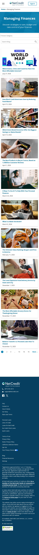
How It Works (6, 409)
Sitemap (4, 461)
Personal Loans (6, 420)
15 (28, 352)
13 (19, 352)
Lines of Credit (6, 423)
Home (3, 9)
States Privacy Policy (8, 442)
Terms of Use (6, 436)
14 (24, 352)
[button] (3, 3)
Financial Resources (8, 458)
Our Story (5, 412)
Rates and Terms (7, 414)
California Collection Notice (10, 444)
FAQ (3, 403)
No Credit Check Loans (9, 428)
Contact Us (5, 406)
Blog (3, 455)
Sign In (32, 4)
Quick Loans (5, 431)
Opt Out (4, 447)
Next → (35, 352)
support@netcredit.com (12, 391)
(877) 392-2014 (9, 389)
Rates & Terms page (11, 497)
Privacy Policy (6, 439)
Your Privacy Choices (8, 450)
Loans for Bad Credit (8, 425)
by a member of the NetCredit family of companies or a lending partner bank (18, 483)
